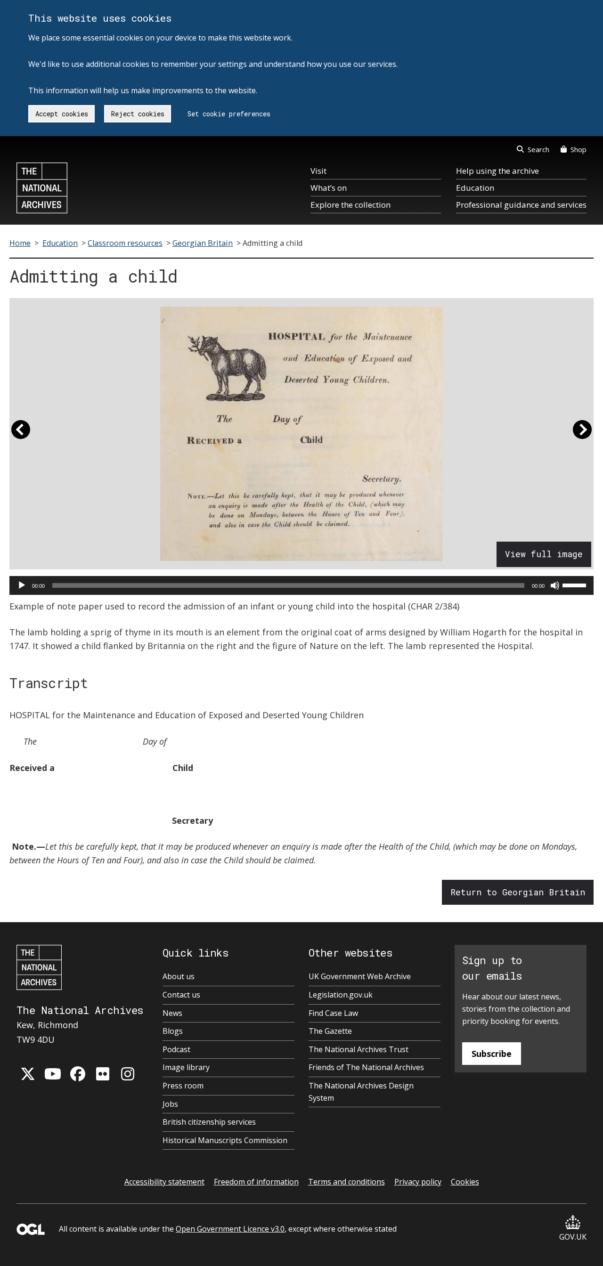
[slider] (575, 584)
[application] (301, 585)
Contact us (181, 995)
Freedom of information (256, 1182)
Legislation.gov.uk (341, 995)
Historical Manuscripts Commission (225, 1140)
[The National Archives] (41, 187)
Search (538, 149)
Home (20, 243)
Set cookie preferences (228, 113)
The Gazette (330, 1031)
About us (179, 976)
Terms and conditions (346, 1182)
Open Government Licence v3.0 (230, 1229)
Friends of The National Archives (366, 1067)
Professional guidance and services (521, 204)
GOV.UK (573, 1237)
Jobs (170, 1104)
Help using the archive (497, 170)
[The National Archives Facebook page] (77, 1074)
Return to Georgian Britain (517, 892)
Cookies (465, 1182)
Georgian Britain (202, 243)
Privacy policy (417, 1182)
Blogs (173, 1031)
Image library (186, 1067)
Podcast (176, 1049)
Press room (183, 1085)
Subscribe (492, 1053)
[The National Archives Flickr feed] (102, 1074)
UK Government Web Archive (360, 976)
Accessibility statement (164, 1182)
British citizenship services (209, 1122)
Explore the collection (350, 204)
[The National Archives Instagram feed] (127, 1074)
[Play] (21, 585)
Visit (318, 170)
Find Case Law (333, 1013)
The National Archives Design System (361, 1091)
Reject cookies (137, 113)
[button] (20, 433)
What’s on (328, 187)
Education (475, 187)
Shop (578, 149)
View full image (544, 554)
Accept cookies (61, 113)
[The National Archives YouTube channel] (52, 1074)
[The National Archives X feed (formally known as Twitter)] (27, 1074)
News (172, 1013)
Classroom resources (125, 243)
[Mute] (555, 585)
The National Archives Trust (358, 1049)
